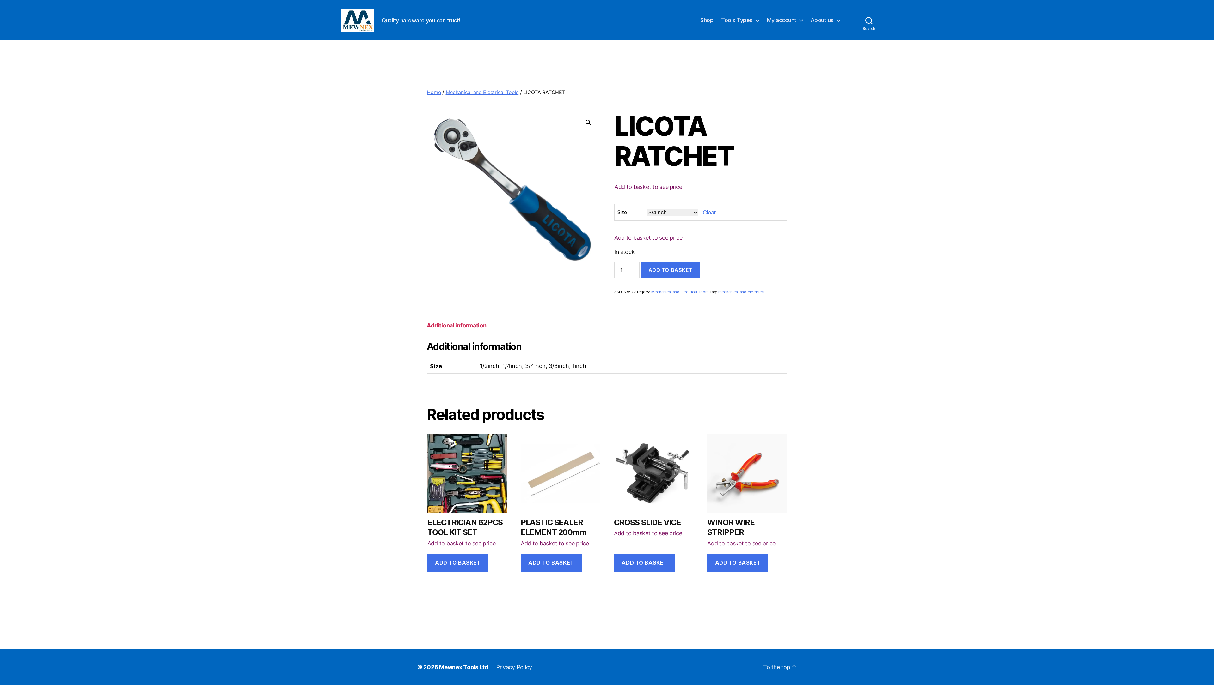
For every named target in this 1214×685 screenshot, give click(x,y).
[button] (588, 122)
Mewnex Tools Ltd (463, 667)
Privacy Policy (514, 667)
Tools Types (737, 20)
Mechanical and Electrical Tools (482, 92)
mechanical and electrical (741, 292)
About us (822, 20)
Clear (709, 212)
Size (622, 212)
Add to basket (670, 270)
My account (781, 20)
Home (434, 92)
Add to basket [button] (458, 563)
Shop (706, 20)
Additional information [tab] (456, 325)
